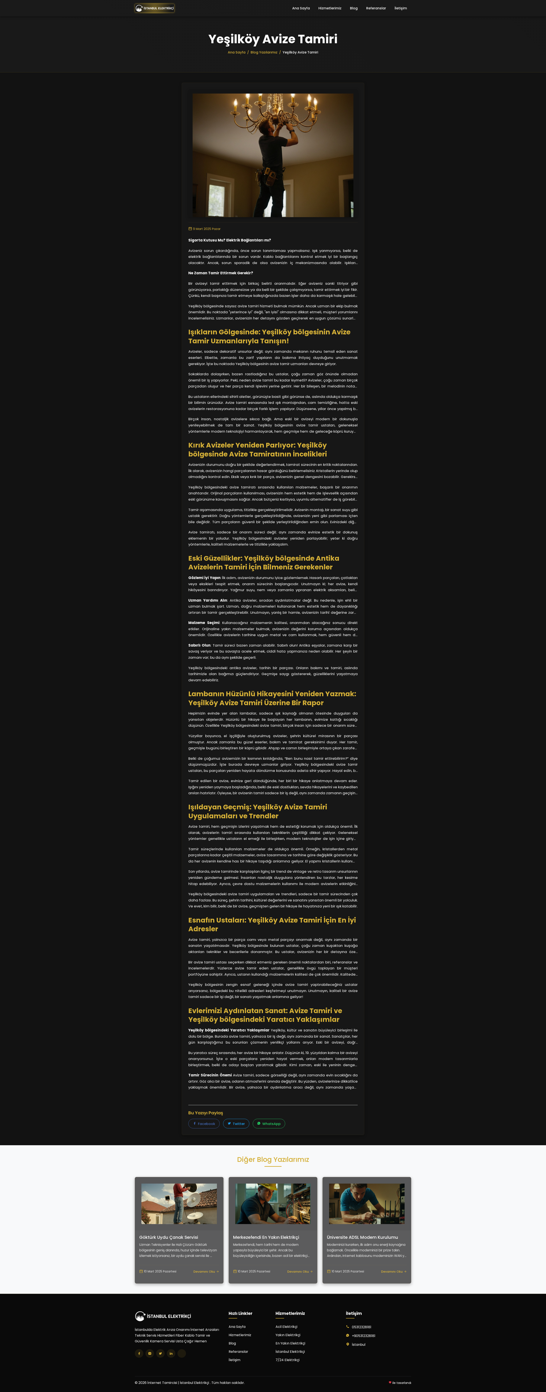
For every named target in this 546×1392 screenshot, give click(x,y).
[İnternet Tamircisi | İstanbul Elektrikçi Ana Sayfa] (154, 8)
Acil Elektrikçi (286, 1326)
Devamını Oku (204, 1271)
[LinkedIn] (171, 1353)
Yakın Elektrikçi (288, 1335)
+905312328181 (363, 1335)
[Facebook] (139, 1353)
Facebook (206, 1123)
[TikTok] (181, 1353)
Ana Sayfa (301, 8)
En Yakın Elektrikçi (290, 1343)
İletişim (401, 8)
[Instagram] (149, 1353)
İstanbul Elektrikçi (290, 1351)
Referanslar (376, 8)
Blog (354, 8)
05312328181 (361, 1327)
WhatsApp (271, 1123)
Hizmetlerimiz (329, 8)
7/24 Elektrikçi (287, 1359)
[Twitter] (160, 1353)
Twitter (238, 1123)
